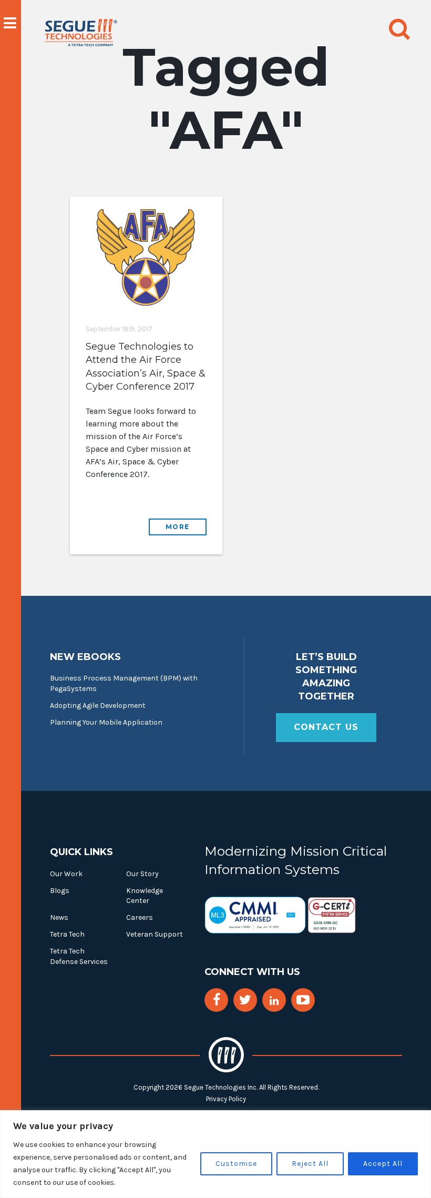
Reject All (310, 1163)
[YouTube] (303, 1000)
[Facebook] (216, 1000)
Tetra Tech (67, 934)
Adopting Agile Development (98, 705)
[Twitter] (245, 1000)
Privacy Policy (226, 1099)
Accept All (383, 1163)
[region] (215, 1154)
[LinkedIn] (274, 1001)
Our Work (66, 873)
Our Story (142, 873)
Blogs (59, 890)
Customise (236, 1163)
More (178, 527)
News (59, 917)
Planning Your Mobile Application (106, 722)
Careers (139, 917)
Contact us (326, 727)
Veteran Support (154, 934)
